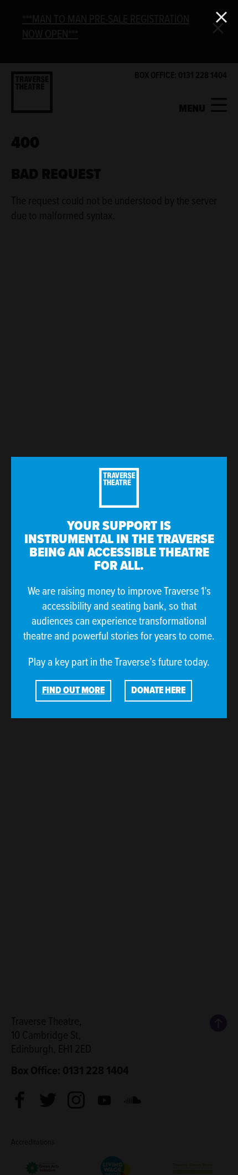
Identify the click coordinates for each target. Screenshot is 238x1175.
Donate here (158, 690)
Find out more (73, 690)
